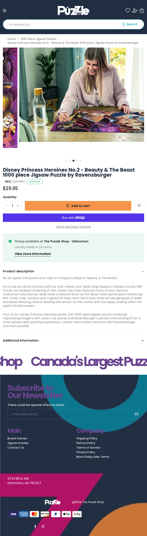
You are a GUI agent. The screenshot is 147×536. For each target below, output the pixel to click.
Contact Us (15, 447)
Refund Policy (85, 443)
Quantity (10, 197)
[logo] (73, 10)
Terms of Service (88, 447)
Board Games (17, 438)
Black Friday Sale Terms (92, 457)
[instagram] (43, 526)
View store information (33, 254)
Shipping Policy (86, 438)
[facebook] (35, 526)
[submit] (135, 414)
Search (132, 24)
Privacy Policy (85, 452)
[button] (5, 10)
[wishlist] (128, 10)
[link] (136, 55)
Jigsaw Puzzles (18, 443)
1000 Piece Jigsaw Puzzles (38, 39)
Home (11, 39)
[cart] (142, 10)
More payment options (73, 227)
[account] (135, 10)
